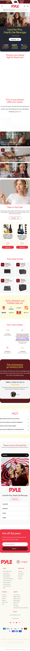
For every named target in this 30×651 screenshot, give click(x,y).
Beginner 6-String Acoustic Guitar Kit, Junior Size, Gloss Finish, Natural (8, 236)
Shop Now (13, 39)
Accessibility (16, 606)
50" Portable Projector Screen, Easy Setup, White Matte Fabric (8, 71)
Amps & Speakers (6, 575)
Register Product (17, 596)
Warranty (15, 604)
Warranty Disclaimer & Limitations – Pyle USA (22, 339)
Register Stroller (16, 598)
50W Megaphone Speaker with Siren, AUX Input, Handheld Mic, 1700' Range (22, 76)
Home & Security (6, 577)
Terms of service (18, 639)
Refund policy (4, 639)
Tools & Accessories (7, 586)
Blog (3, 604)
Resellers (4, 600)
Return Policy (16, 602)
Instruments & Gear (7, 580)
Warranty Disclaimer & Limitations (20, 607)
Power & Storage (6, 584)
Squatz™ (20, 578)
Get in (14, 548)
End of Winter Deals (7, 571)
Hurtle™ (20, 577)
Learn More (13, 218)
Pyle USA (12, 642)
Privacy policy (11, 639)
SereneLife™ (21, 573)
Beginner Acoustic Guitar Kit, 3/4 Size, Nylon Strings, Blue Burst (22, 237)
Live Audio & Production (8, 578)
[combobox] (8, 10)
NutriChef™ (20, 575)
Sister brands (5, 602)
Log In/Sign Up (16, 594)
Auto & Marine (6, 573)
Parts (4, 588)
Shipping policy (26, 639)
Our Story (4, 594)
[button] (2, 6)
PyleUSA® (20, 571)
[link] (15, 389)
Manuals (4, 598)
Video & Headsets (6, 582)
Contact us (4, 596)
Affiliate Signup (16, 600)
